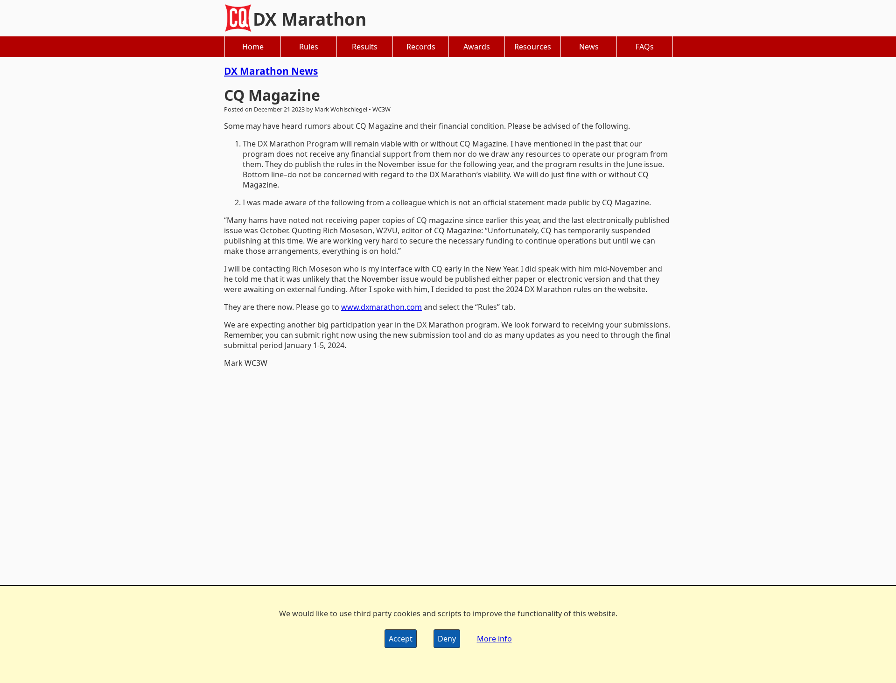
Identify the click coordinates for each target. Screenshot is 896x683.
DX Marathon (309, 19)
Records (420, 47)
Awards (476, 47)
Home (253, 47)
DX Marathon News (271, 70)
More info (494, 639)
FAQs (645, 47)
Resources (532, 47)
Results (365, 47)
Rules (308, 47)
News (589, 47)
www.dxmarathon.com (381, 307)
